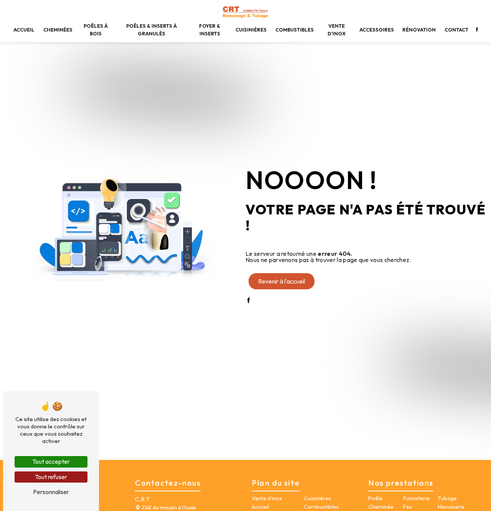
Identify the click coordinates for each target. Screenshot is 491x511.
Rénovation (419, 30)
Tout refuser (51, 477)
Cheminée (381, 506)
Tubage (447, 498)
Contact (456, 30)
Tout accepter (51, 461)
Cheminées (57, 30)
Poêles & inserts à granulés (151, 29)
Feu (407, 506)
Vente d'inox (337, 29)
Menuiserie (451, 506)
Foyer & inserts (209, 29)
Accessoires (376, 30)
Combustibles (294, 30)
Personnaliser (51, 492)
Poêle (375, 498)
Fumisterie (416, 498)
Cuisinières (251, 30)
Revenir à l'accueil (281, 281)
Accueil (24, 30)
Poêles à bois (96, 29)
